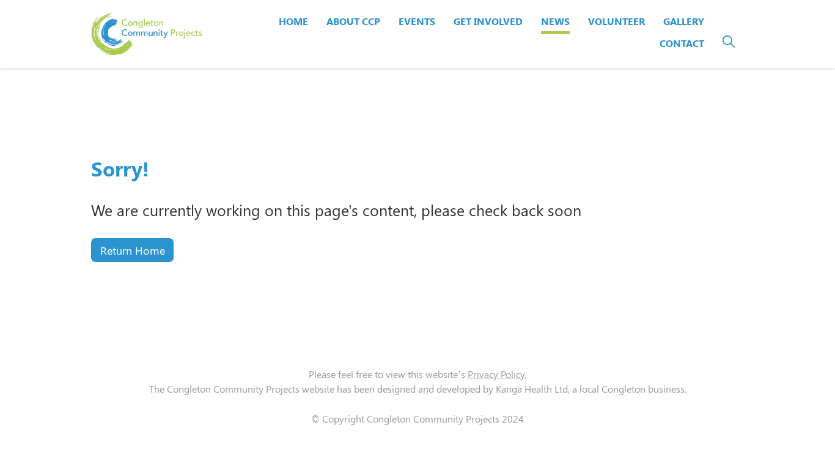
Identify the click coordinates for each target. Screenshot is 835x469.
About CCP (353, 21)
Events (417, 21)
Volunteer (616, 21)
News (555, 21)
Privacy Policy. (497, 374)
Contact (682, 43)
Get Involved (488, 21)
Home (293, 21)
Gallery (683, 21)
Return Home (132, 250)
